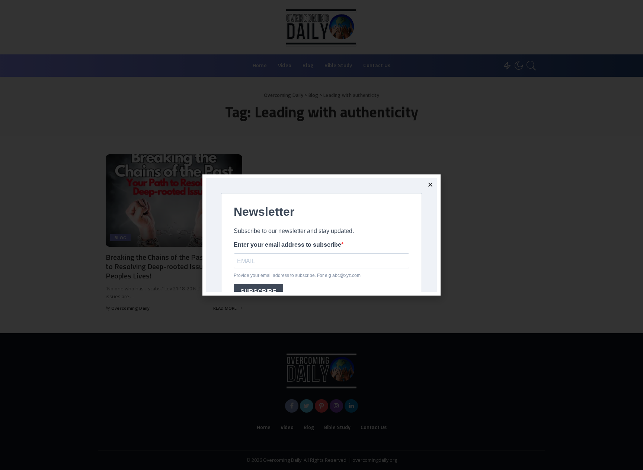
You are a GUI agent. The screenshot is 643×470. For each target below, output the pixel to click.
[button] (430, 184)
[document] (321, 235)
